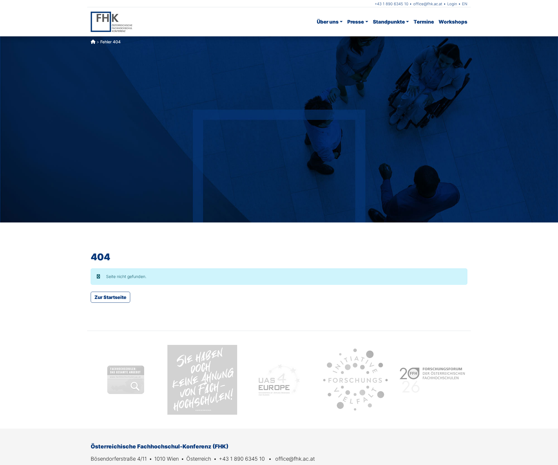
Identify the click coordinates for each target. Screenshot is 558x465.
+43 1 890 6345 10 (391, 3)
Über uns (328, 22)
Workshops (453, 22)
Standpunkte (389, 22)
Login (452, 3)
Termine (424, 22)
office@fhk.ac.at (427, 3)
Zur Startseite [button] (110, 297)
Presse (355, 22)
